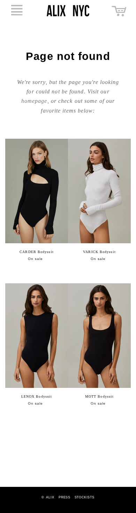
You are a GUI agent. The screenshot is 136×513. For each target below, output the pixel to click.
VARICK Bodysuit (99, 252)
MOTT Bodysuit (99, 396)
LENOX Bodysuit (36, 396)
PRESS (64, 497)
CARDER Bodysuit (37, 252)
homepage (34, 101)
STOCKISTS (85, 497)
